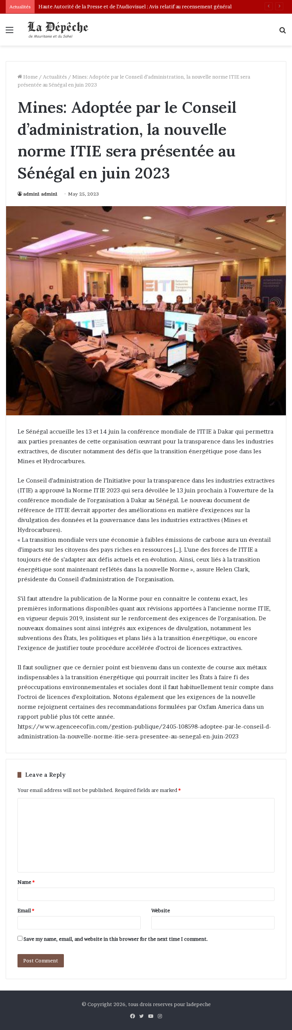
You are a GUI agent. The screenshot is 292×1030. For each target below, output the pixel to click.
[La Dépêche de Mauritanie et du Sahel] (59, 29)
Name (26, 882)
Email (25, 910)
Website (160, 910)
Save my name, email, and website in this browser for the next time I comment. (116, 939)
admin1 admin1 (40, 194)
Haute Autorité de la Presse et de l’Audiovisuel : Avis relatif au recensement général (135, 6)
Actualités (55, 77)
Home (30, 77)
